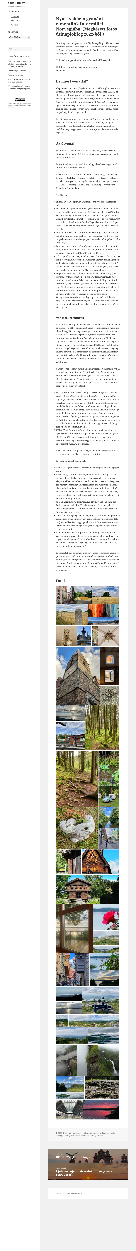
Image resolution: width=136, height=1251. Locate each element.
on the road (93, 1133)
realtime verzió (107, 508)
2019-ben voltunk (88, 505)
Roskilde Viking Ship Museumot (71, 215)
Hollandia (15, 16)
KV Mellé (14, 25)
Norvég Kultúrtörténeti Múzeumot (78, 259)
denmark (110, 1133)
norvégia (59, 1135)
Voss (91, 300)
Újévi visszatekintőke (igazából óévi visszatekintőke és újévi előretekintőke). (20, 64)
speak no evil (17, 3)
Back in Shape (16, 20)
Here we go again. (15, 75)
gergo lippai (20, 103)
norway (67, 1135)
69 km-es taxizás (97, 542)
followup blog (96, 43)
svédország (91, 1135)
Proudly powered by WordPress (69, 1193)
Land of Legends (90, 222)
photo (83, 1135)
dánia (104, 1133)
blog (86, 1133)
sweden (100, 1135)
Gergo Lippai (75, 1133)
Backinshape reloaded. (17, 71)
